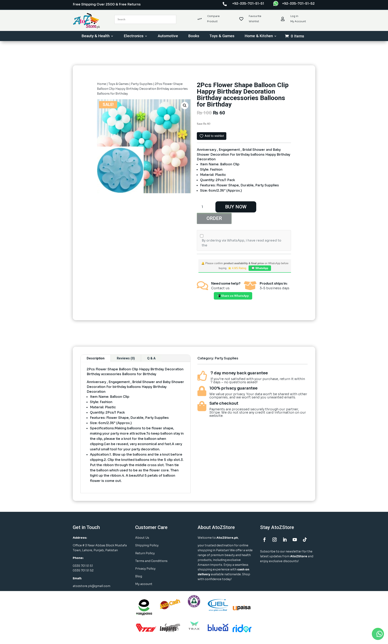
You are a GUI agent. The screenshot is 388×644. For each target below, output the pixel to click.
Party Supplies (142, 84)
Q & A (151, 358)
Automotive (168, 36)
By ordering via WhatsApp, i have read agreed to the (241, 242)
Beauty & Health (96, 36)
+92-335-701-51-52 (298, 3)
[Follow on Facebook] (264, 539)
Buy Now (236, 207)
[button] (184, 105)
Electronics (133, 36)
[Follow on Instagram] (274, 539)
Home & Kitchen (259, 36)
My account (143, 584)
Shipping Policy (147, 545)
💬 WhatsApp (259, 268)
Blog (138, 576)
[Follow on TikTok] (304, 539)
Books (193, 36)
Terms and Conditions (151, 561)
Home (101, 84)
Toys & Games (221, 36)
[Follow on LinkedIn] (284, 539)
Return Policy (145, 553)
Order (214, 218)
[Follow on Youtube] (294, 539)
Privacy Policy (145, 568)
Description (95, 358)
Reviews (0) (126, 358)
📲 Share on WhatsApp (233, 296)
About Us (142, 537)
